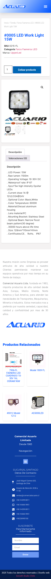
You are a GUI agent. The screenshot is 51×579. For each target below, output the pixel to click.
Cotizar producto (27, 70)
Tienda (13, 23)
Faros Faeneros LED (25, 23)
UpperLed (16, 52)
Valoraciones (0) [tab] (17, 158)
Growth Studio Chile (25, 576)
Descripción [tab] (15, 152)
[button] (45, 6)
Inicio (6, 23)
